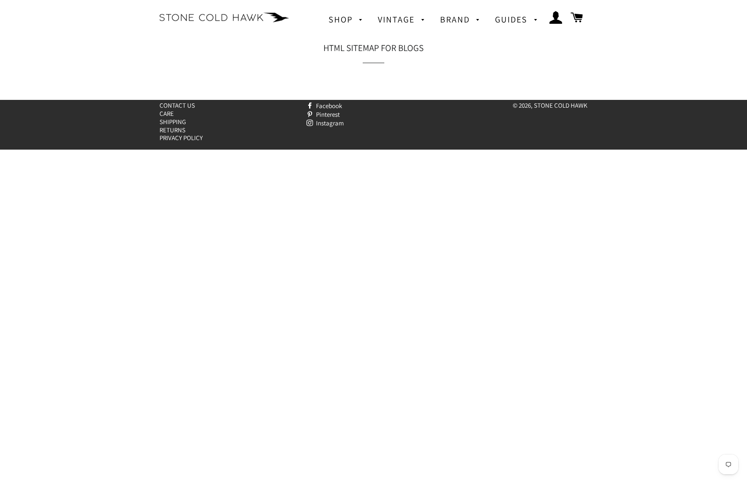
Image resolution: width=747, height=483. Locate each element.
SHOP (342, 19)
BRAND (456, 19)
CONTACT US (177, 105)
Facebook (328, 106)
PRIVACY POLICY (181, 138)
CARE (167, 113)
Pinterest (327, 114)
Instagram (329, 123)
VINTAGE (397, 19)
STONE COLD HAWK (560, 105)
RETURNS (172, 130)
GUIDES (512, 19)
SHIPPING (173, 122)
